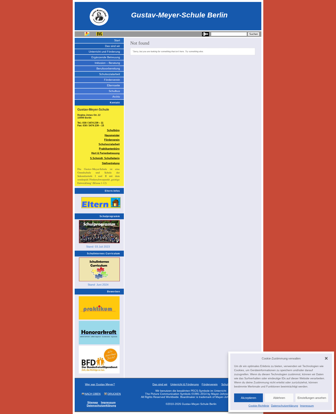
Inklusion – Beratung (107, 62)
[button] (326, 358)
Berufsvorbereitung (108, 68)
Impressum (307, 405)
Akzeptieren (248, 397)
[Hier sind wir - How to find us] (86, 34)
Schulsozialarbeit (109, 74)
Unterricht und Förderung (104, 51)
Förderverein (112, 79)
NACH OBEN (93, 393)
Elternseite (113, 85)
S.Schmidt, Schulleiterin (105, 158)
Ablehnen (279, 397)
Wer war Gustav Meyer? (100, 384)
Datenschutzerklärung (284, 405)
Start (117, 40)
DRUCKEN (114, 393)
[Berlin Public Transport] (99, 34)
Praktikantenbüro (109, 148)
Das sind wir (112, 46)
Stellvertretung (111, 163)
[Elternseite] (101, 202)
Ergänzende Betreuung (105, 57)
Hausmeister (112, 135)
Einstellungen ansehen (312, 397)
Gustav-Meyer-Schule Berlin (179, 15)
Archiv (116, 96)
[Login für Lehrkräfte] (205, 35)
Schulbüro (113, 130)
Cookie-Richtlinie (258, 405)
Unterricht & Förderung (184, 384)
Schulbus (114, 91)
